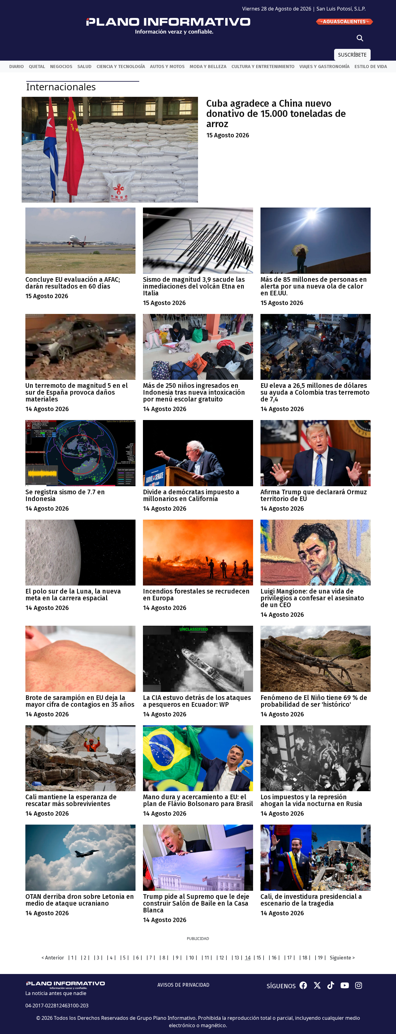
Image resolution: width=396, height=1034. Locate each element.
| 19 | (320, 958)
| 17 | (289, 958)
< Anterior (52, 958)
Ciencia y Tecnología (121, 66)
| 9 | (177, 958)
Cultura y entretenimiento (263, 66)
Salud (84, 66)
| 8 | (164, 958)
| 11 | (206, 958)
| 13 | (237, 958)
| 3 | (98, 958)
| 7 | (150, 958)
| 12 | (221, 958)
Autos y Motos (167, 66)
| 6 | (137, 958)
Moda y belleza (208, 66)
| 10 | (191, 958)
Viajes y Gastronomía (324, 66)
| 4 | (111, 958)
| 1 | (72, 958)
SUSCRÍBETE (352, 54)
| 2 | (85, 958)
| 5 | (124, 958)
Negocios (61, 66)
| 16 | (274, 958)
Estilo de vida (371, 66)
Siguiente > (342, 958)
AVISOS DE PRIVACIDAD (183, 985)
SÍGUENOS (281, 986)
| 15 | (259, 958)
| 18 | (305, 958)
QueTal (37, 66)
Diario (16, 66)
